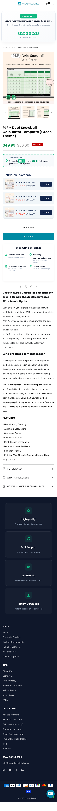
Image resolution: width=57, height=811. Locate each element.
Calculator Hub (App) (13, 724)
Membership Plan (11, 656)
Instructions (8, 695)
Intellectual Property (12, 685)
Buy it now (29, 236)
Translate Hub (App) (12, 729)
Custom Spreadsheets (13, 642)
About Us (7, 671)
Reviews (7, 748)
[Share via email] (36, 286)
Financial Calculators (12, 719)
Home (5, 47)
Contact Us (8, 676)
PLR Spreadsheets (11, 647)
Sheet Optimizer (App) (13, 734)
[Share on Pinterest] (31, 286)
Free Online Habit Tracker (15, 739)
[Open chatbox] (50, 794)
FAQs (5, 700)
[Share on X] (25, 286)
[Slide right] (51, 112)
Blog (5, 743)
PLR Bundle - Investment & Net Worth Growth (27, 182)
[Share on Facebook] (20, 286)
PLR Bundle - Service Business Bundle (27, 196)
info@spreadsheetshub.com (16, 763)
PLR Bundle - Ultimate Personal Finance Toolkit (27, 210)
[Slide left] (6, 112)
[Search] (52, 3)
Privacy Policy (9, 680)
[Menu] (4, 3)
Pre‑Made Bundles (11, 637)
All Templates (9, 651)
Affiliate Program (11, 714)
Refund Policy (9, 690)
